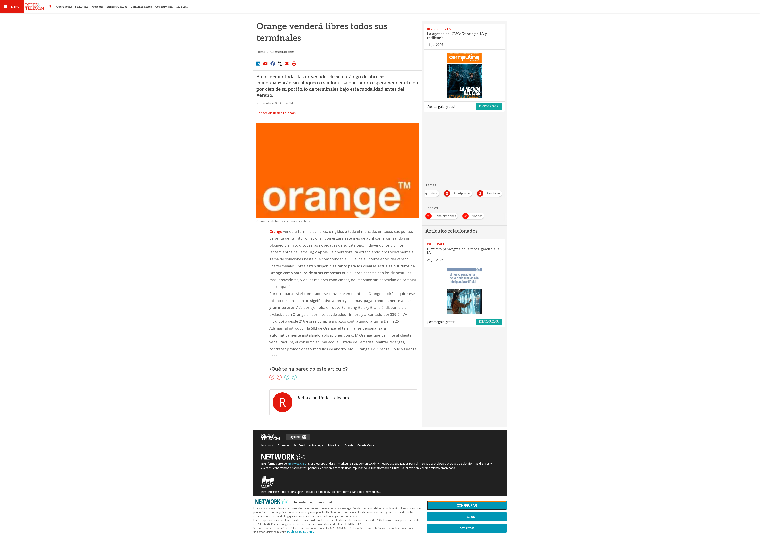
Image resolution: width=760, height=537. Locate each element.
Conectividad (164, 6)
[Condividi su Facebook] (272, 63)
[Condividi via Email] (265, 63)
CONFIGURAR (467, 505)
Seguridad (81, 6)
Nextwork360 (297, 463)
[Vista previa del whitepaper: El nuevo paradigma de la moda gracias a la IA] (464, 291)
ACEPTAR (467, 528)
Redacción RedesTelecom (276, 113)
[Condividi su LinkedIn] (258, 63)
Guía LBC (182, 6)
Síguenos (296, 437)
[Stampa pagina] (294, 63)
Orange (275, 231)
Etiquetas (283, 445)
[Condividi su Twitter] (279, 63)
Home (261, 52)
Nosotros (267, 445)
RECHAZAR (466, 516)
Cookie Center (366, 445)
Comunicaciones (141, 6)
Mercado (98, 6)
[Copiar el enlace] (287, 63)
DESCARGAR (489, 106)
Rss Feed (299, 445)
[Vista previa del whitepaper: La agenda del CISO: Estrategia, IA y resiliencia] (464, 75)
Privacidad (334, 445)
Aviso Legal (316, 445)
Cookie (349, 445)
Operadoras (64, 6)
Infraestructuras (117, 6)
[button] (12, 6)
